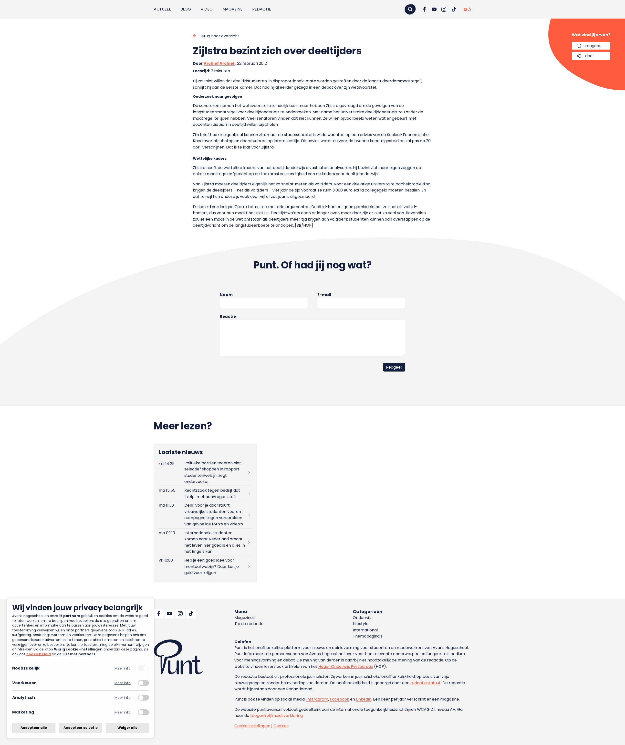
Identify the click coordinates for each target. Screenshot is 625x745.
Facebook (339, 699)
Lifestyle (360, 624)
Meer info (123, 668)
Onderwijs (362, 617)
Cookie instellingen (252, 726)
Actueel (162, 9)
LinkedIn (363, 699)
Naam (226, 295)
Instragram (317, 699)
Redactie (261, 9)
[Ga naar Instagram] (444, 9)
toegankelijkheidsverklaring (276, 715)
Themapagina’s (368, 636)
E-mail (324, 295)
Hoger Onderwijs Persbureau (345, 666)
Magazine (232, 9)
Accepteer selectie (80, 727)
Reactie (228, 316)
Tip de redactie (248, 624)
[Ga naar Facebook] (424, 9)
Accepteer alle (34, 727)
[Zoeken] (410, 9)
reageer (593, 46)
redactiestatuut (425, 683)
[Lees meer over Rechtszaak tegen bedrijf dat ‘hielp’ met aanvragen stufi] (205, 493)
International (365, 630)
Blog (185, 9)
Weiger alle (127, 727)
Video (207, 9)
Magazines (244, 617)
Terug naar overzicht (219, 36)
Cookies (281, 726)
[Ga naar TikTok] (453, 9)
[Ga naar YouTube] (434, 9)
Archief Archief (219, 63)
